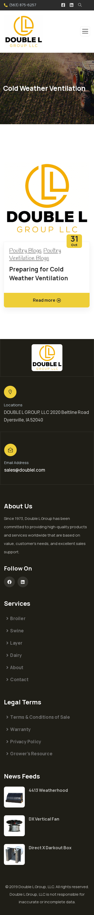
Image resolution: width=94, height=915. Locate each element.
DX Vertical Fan (44, 819)
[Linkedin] (22, 582)
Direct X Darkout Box (50, 848)
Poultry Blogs (25, 251)
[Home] (47, 357)
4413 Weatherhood (48, 790)
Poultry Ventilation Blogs (35, 254)
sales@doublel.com (24, 470)
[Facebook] (9, 582)
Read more (44, 300)
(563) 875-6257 (22, 4)
